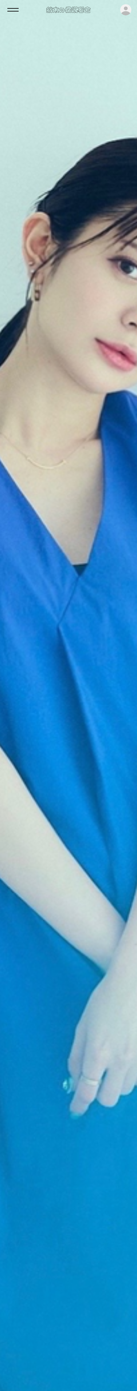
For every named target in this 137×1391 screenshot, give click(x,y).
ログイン (125, 9)
